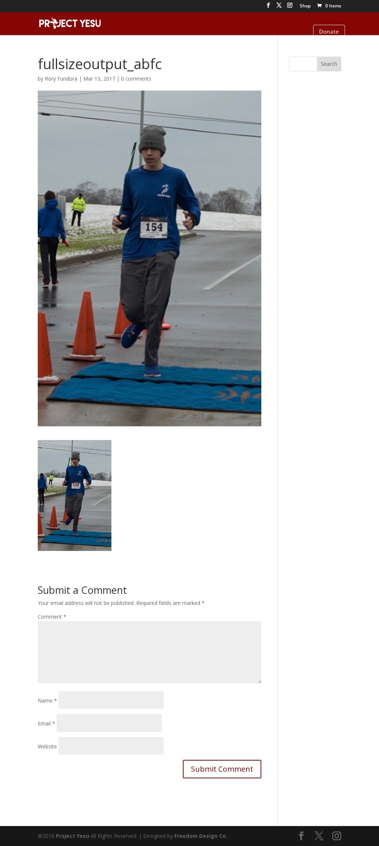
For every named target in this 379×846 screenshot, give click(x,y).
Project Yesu (72, 835)
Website (47, 746)
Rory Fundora (61, 78)
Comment (52, 616)
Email (46, 723)
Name (47, 700)
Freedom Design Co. (200, 835)
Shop (305, 6)
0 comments (136, 78)
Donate (329, 31)
